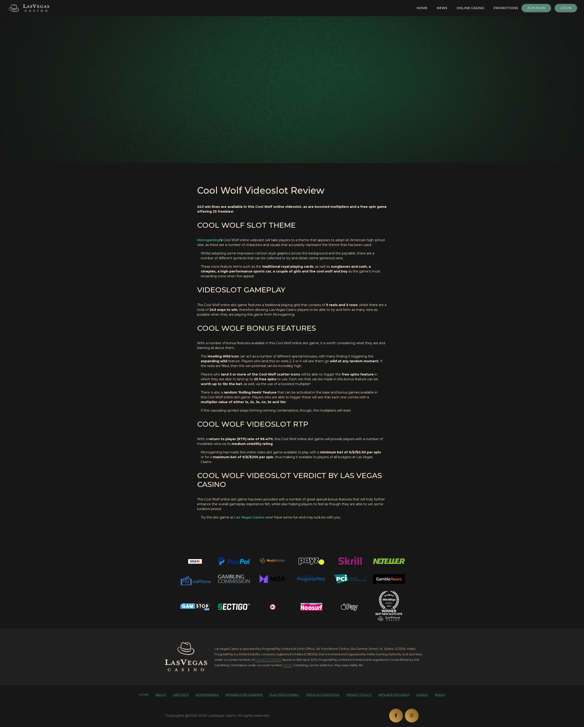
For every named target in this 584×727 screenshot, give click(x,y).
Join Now (536, 8)
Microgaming (208, 240)
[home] (186, 656)
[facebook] (396, 715)
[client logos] (195, 561)
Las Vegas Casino (249, 517)
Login (565, 8)
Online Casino (470, 8)
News (442, 8)
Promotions (505, 8)
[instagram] (412, 715)
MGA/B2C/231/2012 (268, 659)
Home (422, 8)
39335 (287, 665)
